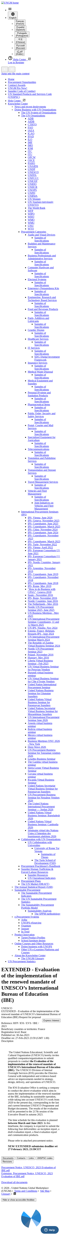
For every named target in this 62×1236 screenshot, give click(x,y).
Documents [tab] (8, 1158)
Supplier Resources (38, 875)
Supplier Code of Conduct (21, 91)
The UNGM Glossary (32, 958)
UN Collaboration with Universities (40, 844)
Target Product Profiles (33, 937)
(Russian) (20, 46)
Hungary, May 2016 (38, 657)
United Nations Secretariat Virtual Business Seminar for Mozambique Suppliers (43, 711)
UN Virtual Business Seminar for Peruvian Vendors (43, 668)
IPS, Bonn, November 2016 (42, 598)
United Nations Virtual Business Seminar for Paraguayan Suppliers (39, 702)
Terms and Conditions (25, 1191)
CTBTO (32, 124)
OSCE (31, 160)
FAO (30, 127)
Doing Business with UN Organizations (35, 109)
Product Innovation (25, 934)
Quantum (26, 925)
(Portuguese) (22, 34)
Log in (12, 62)
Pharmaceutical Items (39, 404)
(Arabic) (19, 52)
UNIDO (32, 184)
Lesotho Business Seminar (41, 758)
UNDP (31, 169)
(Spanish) (20, 28)
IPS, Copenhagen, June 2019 (43, 574)
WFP (30, 210)
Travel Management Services (43, 482)
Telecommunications (38, 449)
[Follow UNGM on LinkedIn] (15, 1193)
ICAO (31, 133)
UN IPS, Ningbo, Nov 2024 (42, 627)
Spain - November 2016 (40, 595)
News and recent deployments (30, 106)
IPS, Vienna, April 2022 (40, 547)
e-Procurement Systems (27, 916)
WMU (31, 222)
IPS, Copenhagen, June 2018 (43, 583)
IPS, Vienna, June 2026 (40, 517)
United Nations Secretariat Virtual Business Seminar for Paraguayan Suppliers (43, 788)
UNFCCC (33, 178)
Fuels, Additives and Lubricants (38, 319)
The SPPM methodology (47, 913)
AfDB (31, 121)
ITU (30, 154)
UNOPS (32, 190)
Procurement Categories (33, 231)
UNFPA (32, 175)
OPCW (32, 157)
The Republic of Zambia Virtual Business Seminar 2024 (44, 644)
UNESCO (33, 172)
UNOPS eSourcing (31, 922)
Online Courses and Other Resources (34, 943)
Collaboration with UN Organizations (41, 839)
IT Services (34, 347)
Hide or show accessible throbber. (19, 1200)
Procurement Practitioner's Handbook (40, 866)
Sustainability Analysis (39, 910)
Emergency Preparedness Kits (43, 288)
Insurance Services (37, 362)
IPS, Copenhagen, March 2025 (44, 526)
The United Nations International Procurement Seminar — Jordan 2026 (41, 806)
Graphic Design (36, 330)
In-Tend (25, 931)
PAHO (31, 163)
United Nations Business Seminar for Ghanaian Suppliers (41, 693)
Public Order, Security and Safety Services (41, 415)
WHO (31, 216)
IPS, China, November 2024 (43, 529)
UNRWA (33, 196)
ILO (30, 139)
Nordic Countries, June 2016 (43, 601)
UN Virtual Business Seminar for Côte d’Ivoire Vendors (43, 680)
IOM (30, 148)
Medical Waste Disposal (40, 371)
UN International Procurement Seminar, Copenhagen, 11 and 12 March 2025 (43, 622)
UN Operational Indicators (42, 878)
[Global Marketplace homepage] (10, 2)
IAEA (31, 130)
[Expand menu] (4, 69)
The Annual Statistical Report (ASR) (34, 887)
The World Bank (36, 207)
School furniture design (33, 940)
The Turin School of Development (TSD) (45, 862)
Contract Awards (16, 85)
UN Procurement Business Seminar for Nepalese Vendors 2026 (44, 797)
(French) (20, 22)
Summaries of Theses (48, 856)
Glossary (6, 1193)
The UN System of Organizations (38, 112)
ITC (30, 151)
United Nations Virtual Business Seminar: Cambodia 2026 (43, 824)
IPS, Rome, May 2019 (39, 586)
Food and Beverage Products (43, 309)
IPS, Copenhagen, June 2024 (43, 532)
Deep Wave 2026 (37, 747)
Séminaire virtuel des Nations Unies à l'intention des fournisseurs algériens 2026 (43, 833)
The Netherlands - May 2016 (43, 604)
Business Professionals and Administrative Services (42, 257)
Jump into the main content (15, 73)
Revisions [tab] (7, 1161)
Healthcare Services (38, 339)
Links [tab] (31, 1158)
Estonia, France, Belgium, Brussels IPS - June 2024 (41, 632)
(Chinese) (20, 40)
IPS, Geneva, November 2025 (43, 520)
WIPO (31, 213)
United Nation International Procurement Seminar (42, 686)
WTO (31, 228)
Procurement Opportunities (22, 82)
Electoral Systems (37, 279)
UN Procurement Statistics (22, 961)
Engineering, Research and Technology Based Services (42, 299)
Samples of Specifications (41, 239)
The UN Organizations (33, 115)
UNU (31, 225)
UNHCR (32, 187)
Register (20, 62)
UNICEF (33, 181)
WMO (31, 219)
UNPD (31, 193)
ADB (31, 118)
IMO (30, 145)
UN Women (34, 199)
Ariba (24, 919)
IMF (30, 142)
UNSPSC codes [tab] (45, 1158)
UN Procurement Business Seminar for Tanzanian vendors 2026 (44, 753)
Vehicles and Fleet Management (37, 492)
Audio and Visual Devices (41, 234)
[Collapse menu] (12, 69)
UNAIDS (33, 166)
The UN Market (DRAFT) (35, 884)
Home (11, 79)
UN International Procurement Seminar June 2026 (43, 719)
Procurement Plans (31, 881)
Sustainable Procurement (27, 890)
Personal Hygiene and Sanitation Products (39, 394)
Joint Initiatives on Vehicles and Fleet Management (43, 505)
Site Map (45, 1191)
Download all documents (14, 1182)
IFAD (31, 136)
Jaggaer (25, 928)
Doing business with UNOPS (36, 946)
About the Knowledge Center (30, 955)
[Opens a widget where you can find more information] (50, 1230)
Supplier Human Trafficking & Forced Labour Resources (37, 870)
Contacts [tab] (21, 1158)
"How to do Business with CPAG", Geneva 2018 (41, 591)
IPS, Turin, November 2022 (42, 544)
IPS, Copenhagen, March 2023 (44, 541)
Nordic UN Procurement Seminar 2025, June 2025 (41, 608)
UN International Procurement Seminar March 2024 (43, 638)
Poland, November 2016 (40, 654)
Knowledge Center (18, 103)
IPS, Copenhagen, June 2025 (43, 523)
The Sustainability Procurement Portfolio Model (37, 906)
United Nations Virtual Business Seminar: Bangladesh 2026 (44, 815)
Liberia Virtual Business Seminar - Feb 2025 (40, 662)
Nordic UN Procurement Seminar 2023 (41, 650)
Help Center (15, 100)
